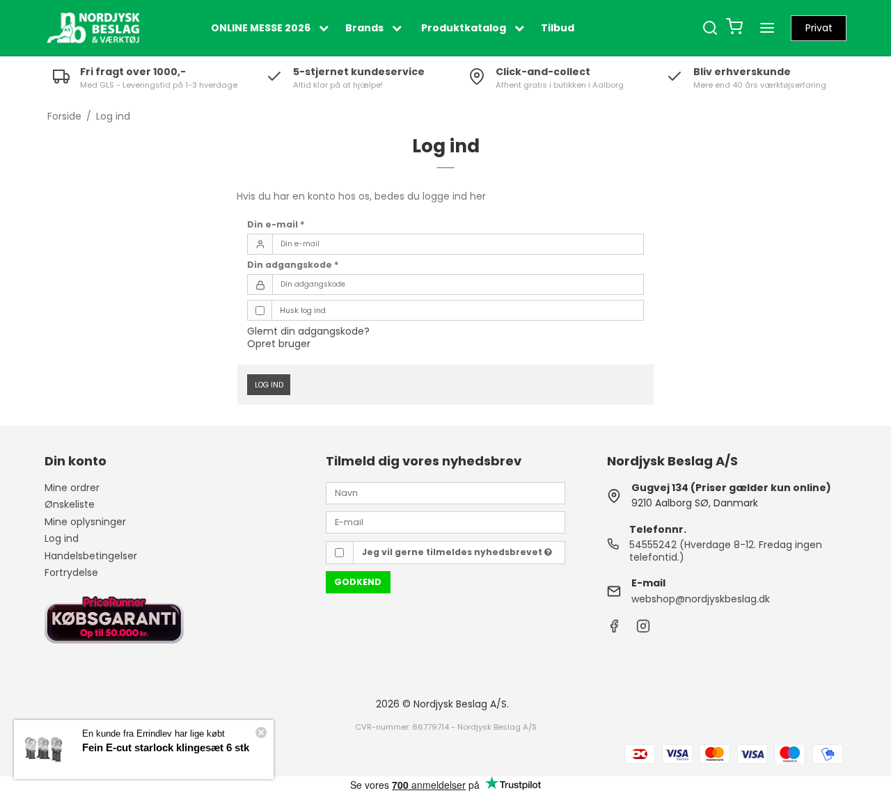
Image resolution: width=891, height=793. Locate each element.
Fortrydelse (71, 572)
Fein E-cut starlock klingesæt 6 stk (165, 747)
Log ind (269, 385)
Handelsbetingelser (91, 556)
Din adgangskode (293, 264)
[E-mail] (445, 522)
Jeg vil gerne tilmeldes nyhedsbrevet (453, 552)
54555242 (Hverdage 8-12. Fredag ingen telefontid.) (725, 551)
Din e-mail (276, 224)
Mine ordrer (72, 488)
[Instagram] (643, 629)
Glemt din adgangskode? (308, 331)
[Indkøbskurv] (734, 28)
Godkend (357, 582)
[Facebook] (614, 629)
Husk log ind (303, 310)
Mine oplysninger (85, 522)
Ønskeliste (70, 504)
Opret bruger (278, 344)
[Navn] (445, 492)
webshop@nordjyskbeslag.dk (700, 599)
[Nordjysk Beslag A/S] (93, 28)
